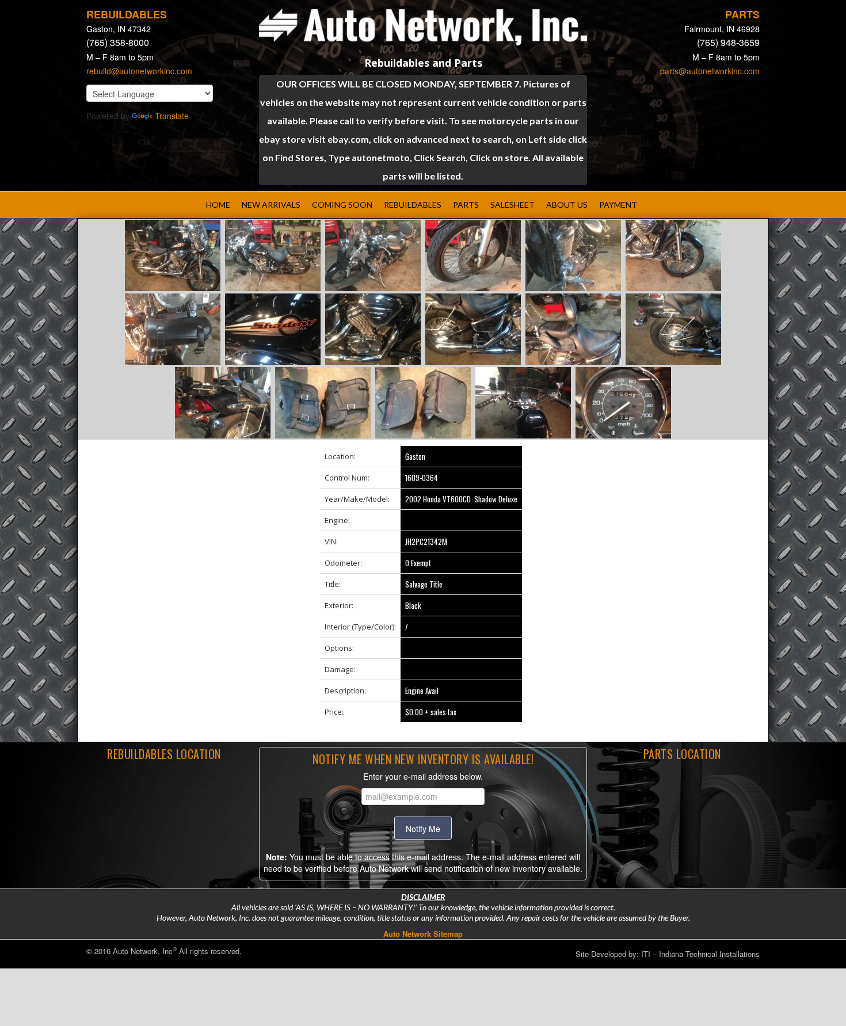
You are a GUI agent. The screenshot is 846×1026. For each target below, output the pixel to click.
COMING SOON (342, 204)
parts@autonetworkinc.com (710, 71)
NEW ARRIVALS (271, 204)
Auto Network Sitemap (423, 933)
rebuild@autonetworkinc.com (139, 71)
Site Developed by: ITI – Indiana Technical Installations (668, 953)
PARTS (466, 204)
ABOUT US (567, 204)
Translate (172, 115)
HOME (218, 204)
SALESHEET (512, 204)
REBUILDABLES (412, 204)
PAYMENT (618, 204)
